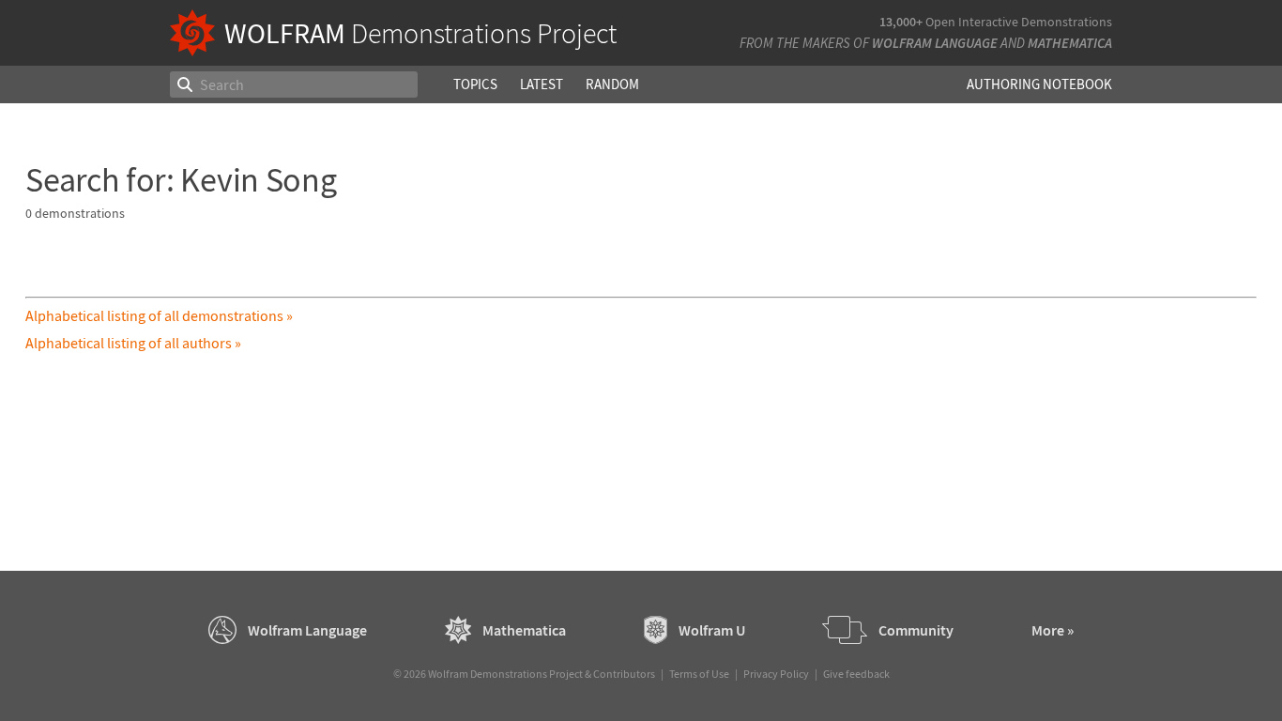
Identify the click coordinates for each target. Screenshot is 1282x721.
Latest (541, 84)
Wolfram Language (935, 43)
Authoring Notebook (1039, 84)
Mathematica (1070, 43)
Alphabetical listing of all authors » (133, 342)
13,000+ (901, 21)
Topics (475, 84)
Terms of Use (699, 674)
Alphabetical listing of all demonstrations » (159, 315)
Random (612, 84)
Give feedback (856, 674)
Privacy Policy (776, 674)
